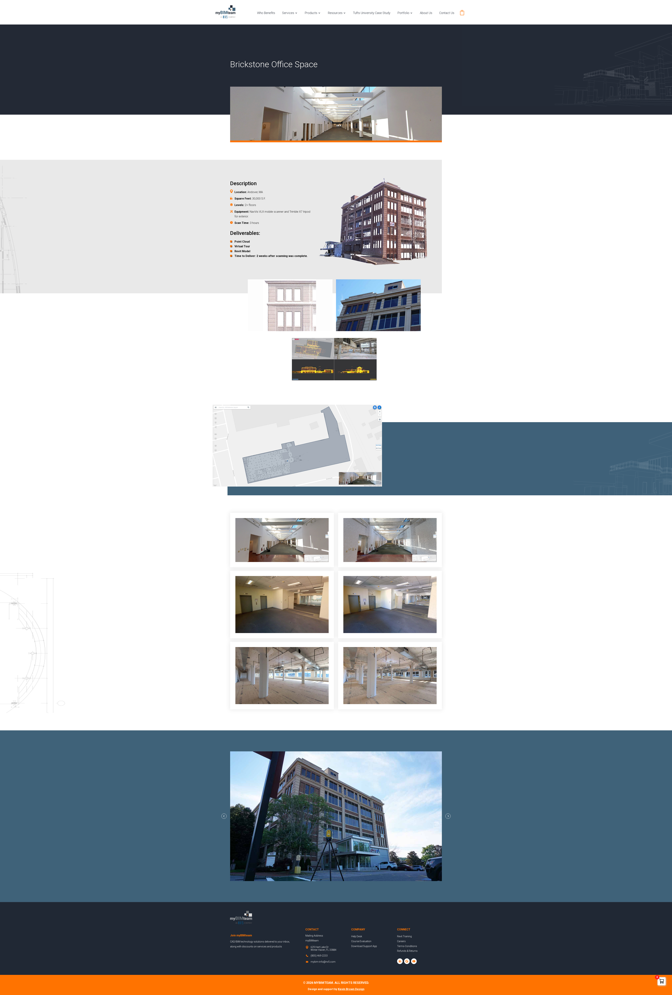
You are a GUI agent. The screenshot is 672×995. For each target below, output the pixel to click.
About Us (426, 13)
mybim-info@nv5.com (323, 961)
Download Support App (364, 946)
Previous (224, 816)
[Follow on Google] (407, 961)
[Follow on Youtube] (414, 961)
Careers (401, 941)
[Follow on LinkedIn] (400, 961)
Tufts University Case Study (371, 13)
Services (288, 13)
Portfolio (403, 13)
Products (311, 13)
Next (448, 816)
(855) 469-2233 (319, 955)
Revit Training (404, 936)
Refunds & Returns (407, 950)
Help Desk (356, 936)
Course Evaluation (361, 941)
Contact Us (446, 13)
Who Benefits (266, 13)
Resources (335, 13)
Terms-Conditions (407, 946)
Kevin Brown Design (351, 989)
